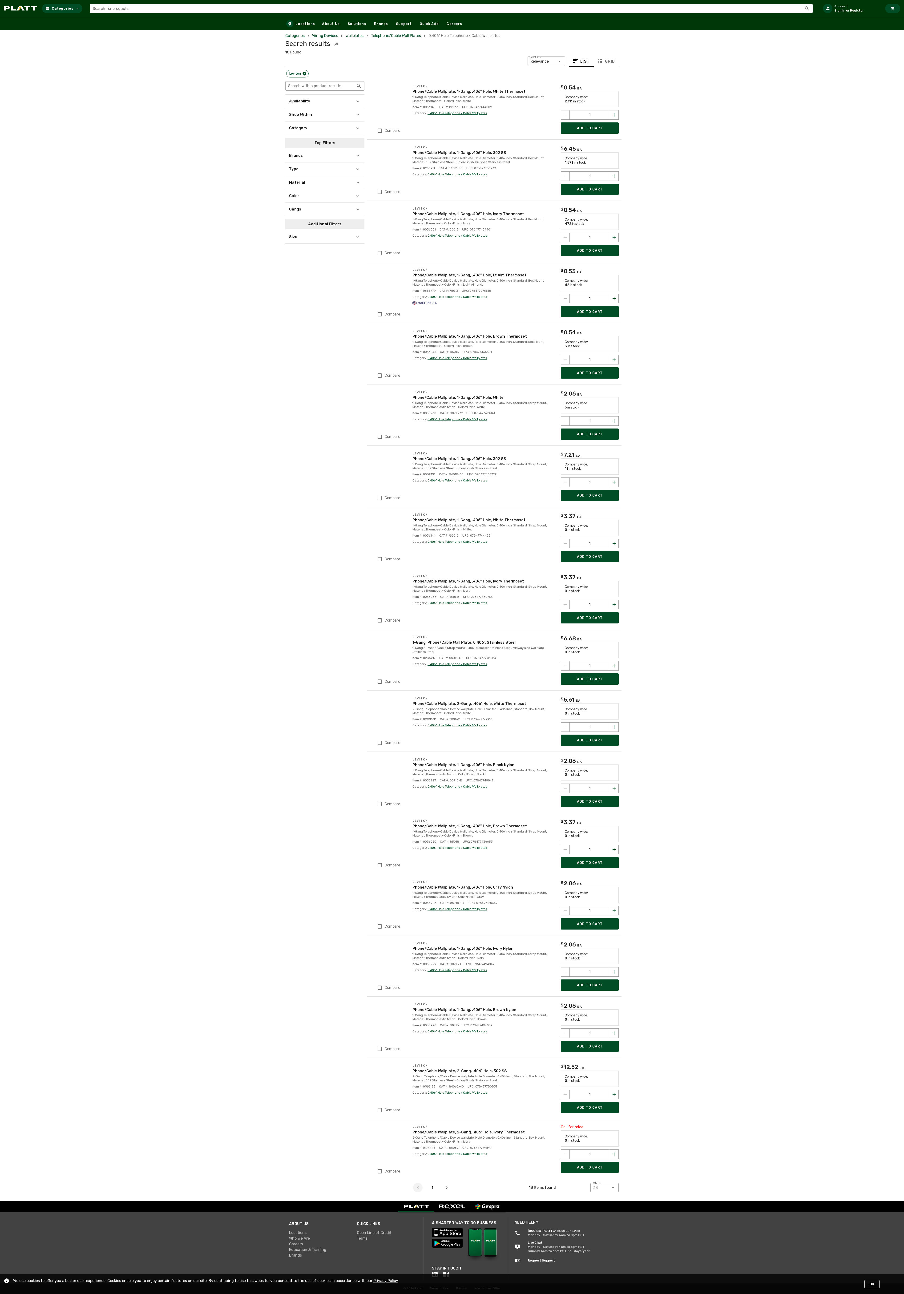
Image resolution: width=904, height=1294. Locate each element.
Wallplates (354, 35)
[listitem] (850, 8)
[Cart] (892, 8)
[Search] (807, 8)
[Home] (21, 8)
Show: (597, 1183)
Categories (295, 35)
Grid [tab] (610, 61)
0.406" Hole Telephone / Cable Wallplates (457, 113)
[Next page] (446, 1187)
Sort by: (535, 56)
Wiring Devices (325, 35)
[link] (319, 1233)
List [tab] (585, 61)
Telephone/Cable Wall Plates (396, 35)
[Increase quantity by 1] (614, 114)
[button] (62, 8)
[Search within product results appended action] (359, 86)
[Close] (304, 74)
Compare (392, 130)
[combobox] (451, 8)
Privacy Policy (385, 1280)
